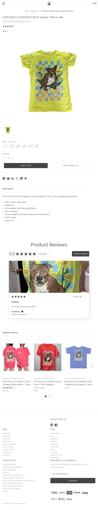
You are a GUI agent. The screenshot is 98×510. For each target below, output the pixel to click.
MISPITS (6, 472)
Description (8, 189)
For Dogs (54, 452)
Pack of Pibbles (9, 444)
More (52, 450)
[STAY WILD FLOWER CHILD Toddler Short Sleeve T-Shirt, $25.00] (78, 357)
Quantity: (6, 154)
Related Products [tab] (10, 332)
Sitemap (6, 455)
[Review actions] (85, 296)
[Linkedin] (21, 178)
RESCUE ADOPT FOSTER (12, 478)
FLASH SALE (55, 433)
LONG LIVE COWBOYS (11, 488)
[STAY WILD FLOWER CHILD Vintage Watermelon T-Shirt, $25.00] (16, 357)
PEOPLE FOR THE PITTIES (13, 483)
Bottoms (54, 444)
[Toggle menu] (3, 3)
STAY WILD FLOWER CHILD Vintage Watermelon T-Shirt (17, 383)
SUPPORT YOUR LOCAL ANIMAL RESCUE (18, 480)
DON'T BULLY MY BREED (12, 467)
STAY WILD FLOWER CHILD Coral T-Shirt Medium (48, 383)
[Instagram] (51, 425)
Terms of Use (8, 447)
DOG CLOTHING (9, 464)
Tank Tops (54, 447)
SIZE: (10, 142)
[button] (49, 253)
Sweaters (54, 439)
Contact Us (7, 452)
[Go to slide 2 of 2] (50, 396)
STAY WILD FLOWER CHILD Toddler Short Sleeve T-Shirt (78, 383)
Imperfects (55, 458)
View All (6, 491)
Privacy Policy (8, 450)
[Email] (8, 178)
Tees (52, 436)
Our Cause (7, 441)
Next (92, 365)
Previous (3, 365)
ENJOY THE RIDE (9, 470)
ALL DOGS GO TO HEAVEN (13, 486)
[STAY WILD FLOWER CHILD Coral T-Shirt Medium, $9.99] (47, 357)
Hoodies (53, 441)
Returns (6, 439)
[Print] (12, 178)
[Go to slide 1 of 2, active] (46, 396)
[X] (17, 178)
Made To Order (56, 455)
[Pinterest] (25, 178)
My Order (6, 433)
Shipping (6, 436)
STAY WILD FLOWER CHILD (13, 475)
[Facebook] (4, 178)
